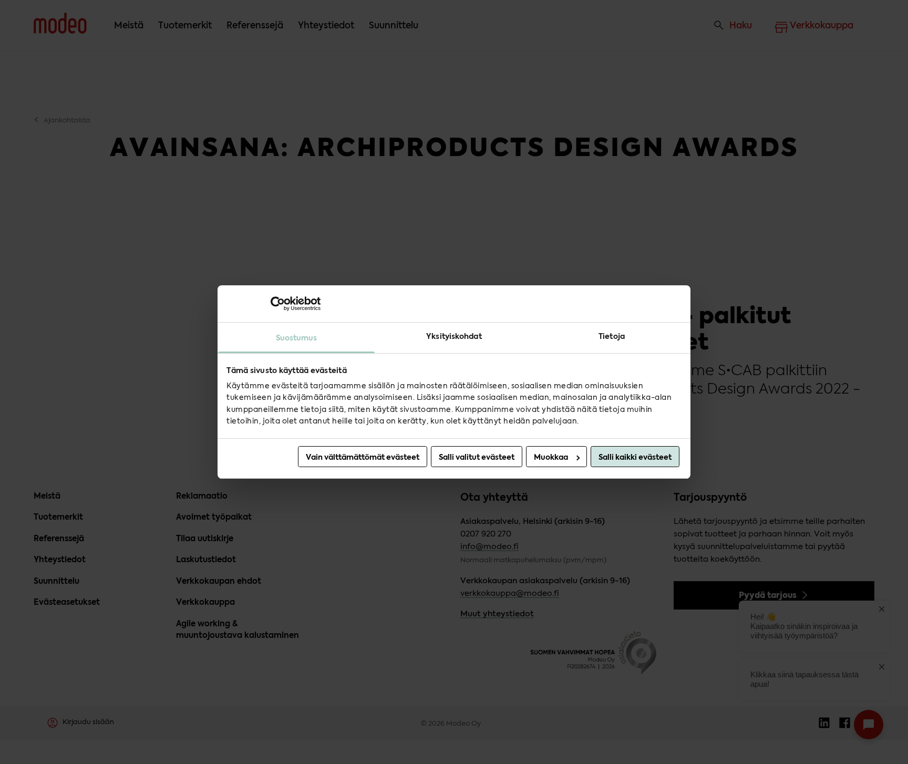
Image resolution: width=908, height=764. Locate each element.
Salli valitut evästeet (476, 457)
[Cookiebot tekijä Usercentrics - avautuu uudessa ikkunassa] (275, 303)
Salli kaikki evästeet (635, 457)
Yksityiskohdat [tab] (453, 336)
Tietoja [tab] (612, 336)
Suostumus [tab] (296, 338)
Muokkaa (551, 457)
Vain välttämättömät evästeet (362, 457)
